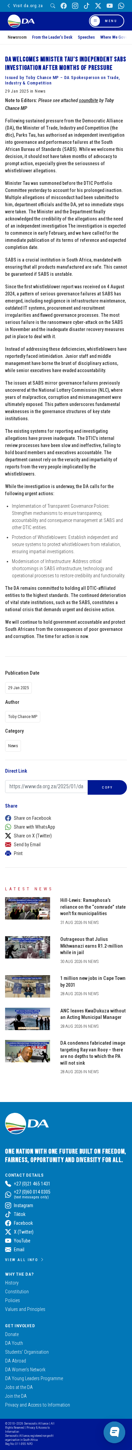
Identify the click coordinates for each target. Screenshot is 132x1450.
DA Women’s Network (25, 1369)
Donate (12, 1334)
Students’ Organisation (27, 1352)
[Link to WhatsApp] (121, 5)
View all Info (21, 1260)
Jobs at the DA (19, 1387)
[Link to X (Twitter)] (98, 5)
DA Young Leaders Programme (34, 1378)
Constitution (17, 1291)
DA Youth (14, 1343)
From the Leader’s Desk (52, 37)
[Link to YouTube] (110, 5)
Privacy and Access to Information (37, 1405)
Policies (12, 1300)
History (12, 1282)
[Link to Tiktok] (87, 5)
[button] (64, 818)
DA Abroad (15, 1361)
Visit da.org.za (28, 5)
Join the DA (16, 1396)
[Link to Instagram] (75, 5)
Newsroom (17, 37)
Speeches (86, 37)
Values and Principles (25, 1309)
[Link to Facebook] (64, 5)
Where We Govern (115, 37)
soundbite (88, 100)
